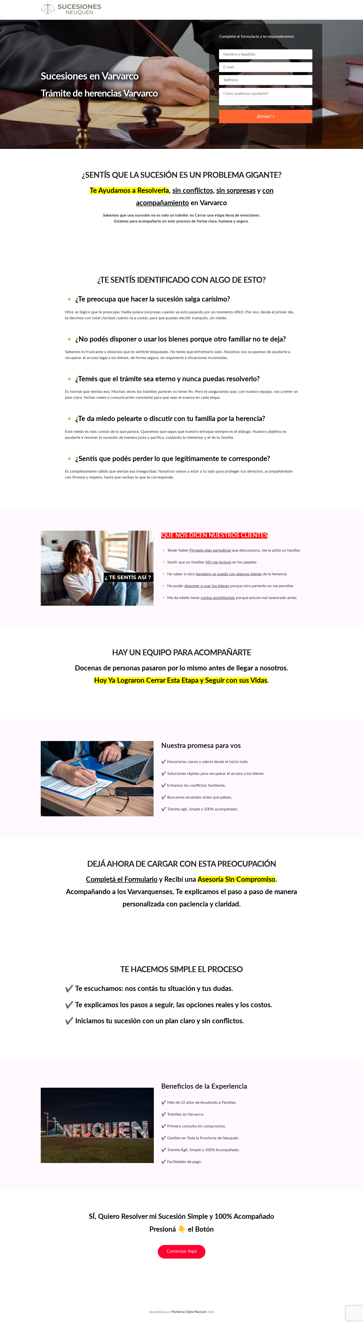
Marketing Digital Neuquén (189, 1311)
